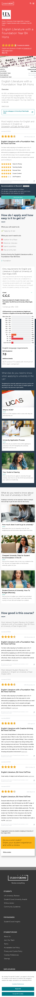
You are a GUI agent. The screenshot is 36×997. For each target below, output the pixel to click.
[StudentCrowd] (8, 3)
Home (4, 21)
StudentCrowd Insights (12, 922)
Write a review (7, 852)
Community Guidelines (12, 907)
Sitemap (7, 959)
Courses (27, 21)
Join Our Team (9, 940)
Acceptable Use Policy (12, 948)
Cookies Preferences (11, 955)
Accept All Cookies (18, 994)
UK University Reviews (11, 896)
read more (5, 106)
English (4, 23)
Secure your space (18, 197)
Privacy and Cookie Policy (13, 951)
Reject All (18, 989)
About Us (7, 936)
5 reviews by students (23, 45)
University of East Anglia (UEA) (15, 21)
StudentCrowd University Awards (15, 899)
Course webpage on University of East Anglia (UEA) (16, 112)
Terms (6, 944)
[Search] (30, 3)
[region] (18, 984)
